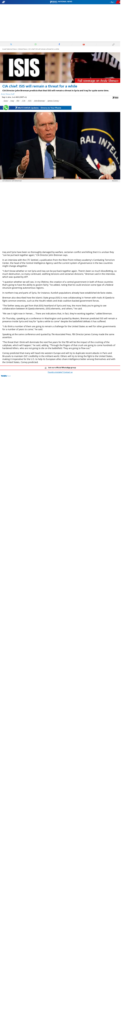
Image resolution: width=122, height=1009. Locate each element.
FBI (18, 101)
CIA (23, 101)
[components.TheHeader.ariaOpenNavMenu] (19, 2)
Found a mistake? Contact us (60, 372)
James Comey (53, 101)
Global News (22, 49)
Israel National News (9, 49)
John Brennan (39, 101)
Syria (6, 101)
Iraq (12, 101)
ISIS (29, 101)
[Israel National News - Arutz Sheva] (61, 2)
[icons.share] (118, 2)
